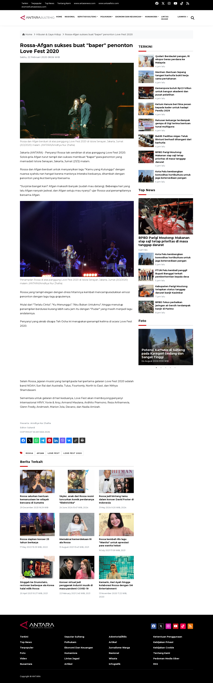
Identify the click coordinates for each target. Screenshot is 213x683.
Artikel (68, 664)
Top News (49, 3)
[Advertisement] (77, 353)
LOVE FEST (54, 453)
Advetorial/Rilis (118, 636)
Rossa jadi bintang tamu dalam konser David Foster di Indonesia (116, 499)
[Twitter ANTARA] (163, 3)
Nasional (114, 653)
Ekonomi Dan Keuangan (128, 17)
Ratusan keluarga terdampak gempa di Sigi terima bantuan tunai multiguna (173, 123)
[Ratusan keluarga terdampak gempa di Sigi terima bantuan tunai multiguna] (146, 124)
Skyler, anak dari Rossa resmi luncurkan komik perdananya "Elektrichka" (76, 499)
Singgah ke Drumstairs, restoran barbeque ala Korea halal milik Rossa (37, 585)
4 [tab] (170, 367)
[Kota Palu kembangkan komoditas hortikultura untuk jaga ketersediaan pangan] (146, 175)
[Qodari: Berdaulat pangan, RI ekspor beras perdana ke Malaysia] (146, 60)
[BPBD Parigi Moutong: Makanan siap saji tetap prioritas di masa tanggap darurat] (146, 156)
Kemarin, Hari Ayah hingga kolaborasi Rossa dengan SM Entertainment (116, 585)
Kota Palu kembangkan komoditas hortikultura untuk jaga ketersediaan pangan (173, 174)
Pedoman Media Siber (166, 658)
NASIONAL (70, 17)
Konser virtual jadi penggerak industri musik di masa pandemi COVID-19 (76, 585)
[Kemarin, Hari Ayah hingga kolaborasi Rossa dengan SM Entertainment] (116, 567)
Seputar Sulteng (86, 17)
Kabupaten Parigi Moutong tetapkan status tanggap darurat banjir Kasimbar (171, 289)
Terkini (25, 3)
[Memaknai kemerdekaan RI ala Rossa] (76, 524)
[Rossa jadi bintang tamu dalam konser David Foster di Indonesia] (116, 481)
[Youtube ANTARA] (175, 3)
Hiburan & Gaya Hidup (49, 34)
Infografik (114, 664)
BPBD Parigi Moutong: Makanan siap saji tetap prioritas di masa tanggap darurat (163, 241)
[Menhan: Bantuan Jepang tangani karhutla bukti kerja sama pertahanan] (146, 76)
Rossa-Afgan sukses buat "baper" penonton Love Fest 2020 (99, 34)
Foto (142, 321)
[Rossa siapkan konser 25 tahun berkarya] (37, 524)
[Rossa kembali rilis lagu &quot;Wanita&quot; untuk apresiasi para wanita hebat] (116, 524)
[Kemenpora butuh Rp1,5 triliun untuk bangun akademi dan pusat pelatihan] (146, 92)
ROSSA (29, 453)
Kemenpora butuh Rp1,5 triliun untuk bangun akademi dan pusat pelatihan (173, 91)
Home (29, 34)
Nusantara (26, 664)
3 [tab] (165, 367)
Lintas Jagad (164, 18)
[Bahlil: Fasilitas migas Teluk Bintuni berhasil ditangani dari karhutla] (146, 140)
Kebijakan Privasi (163, 642)
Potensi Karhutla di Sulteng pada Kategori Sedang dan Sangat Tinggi (163, 353)
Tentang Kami (64, 3)
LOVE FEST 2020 (72, 453)
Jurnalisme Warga (119, 647)
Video (23, 658)
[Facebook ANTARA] (156, 3)
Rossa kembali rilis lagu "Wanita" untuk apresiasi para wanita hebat (114, 542)
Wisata (113, 658)
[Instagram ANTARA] (169, 3)
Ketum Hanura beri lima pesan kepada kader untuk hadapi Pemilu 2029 (173, 107)
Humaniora (151, 17)
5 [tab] (175, 367)
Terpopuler (36, 3)
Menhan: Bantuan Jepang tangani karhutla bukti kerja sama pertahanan (172, 75)
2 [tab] (161, 367)
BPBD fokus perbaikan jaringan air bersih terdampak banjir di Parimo (172, 305)
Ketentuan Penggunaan (167, 636)
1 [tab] (156, 367)
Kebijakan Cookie (163, 647)
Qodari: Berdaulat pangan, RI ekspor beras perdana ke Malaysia (172, 59)
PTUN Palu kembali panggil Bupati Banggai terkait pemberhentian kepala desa (172, 273)
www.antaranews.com (84, 3)
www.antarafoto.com (109, 3)
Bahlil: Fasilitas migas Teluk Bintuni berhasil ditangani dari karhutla (173, 139)
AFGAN (40, 453)
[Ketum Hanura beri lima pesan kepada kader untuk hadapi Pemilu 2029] (146, 108)
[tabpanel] (165, 347)
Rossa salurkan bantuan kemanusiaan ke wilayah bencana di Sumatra (34, 499)
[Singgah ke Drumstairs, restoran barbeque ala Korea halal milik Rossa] (37, 567)
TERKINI (145, 46)
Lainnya (182, 17)
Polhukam (105, 17)
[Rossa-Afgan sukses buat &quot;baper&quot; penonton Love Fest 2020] (165, 216)
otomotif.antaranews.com (34, 7)
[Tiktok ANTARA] (181, 3)
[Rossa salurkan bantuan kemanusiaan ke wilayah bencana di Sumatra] (37, 481)
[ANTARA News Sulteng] (37, 18)
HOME (59, 17)
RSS (155, 664)
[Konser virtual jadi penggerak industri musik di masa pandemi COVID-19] (76, 567)
